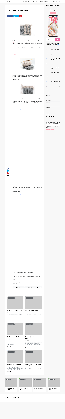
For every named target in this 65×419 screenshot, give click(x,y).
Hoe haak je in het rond (31, 310)
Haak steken (35, 1)
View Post (9, 318)
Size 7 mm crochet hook (18, 56)
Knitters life (49, 1)
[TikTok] (56, 116)
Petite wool (16, 54)
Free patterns (55, 1)
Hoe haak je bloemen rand (14, 364)
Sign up (57, 39)
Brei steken (30, 1)
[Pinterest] (51, 116)
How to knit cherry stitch (55, 72)
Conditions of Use (51, 126)
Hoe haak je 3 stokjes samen (14, 310)
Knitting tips (25, 1)
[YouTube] (54, 116)
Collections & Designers (42, 1)
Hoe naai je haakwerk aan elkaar (32, 337)
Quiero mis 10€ (50, 129)
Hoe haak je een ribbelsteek (14, 337)
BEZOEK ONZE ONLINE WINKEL (12, 397)
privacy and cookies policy (54, 44)
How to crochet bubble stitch (55, 81)
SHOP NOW (53, 12)
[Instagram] (49, 116)
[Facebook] (47, 116)
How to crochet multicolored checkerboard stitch (33, 365)
